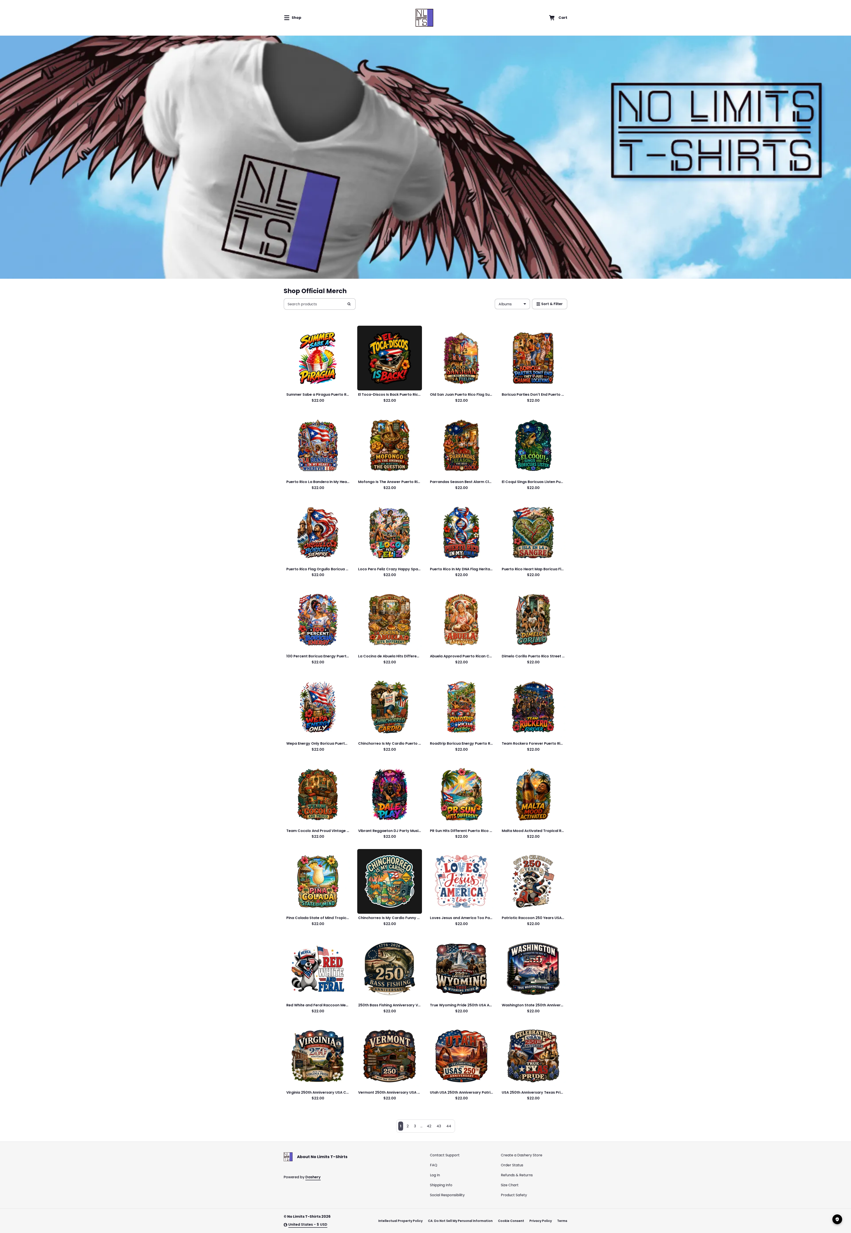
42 (429, 1126)
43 (439, 1126)
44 (448, 1126)
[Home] (424, 18)
